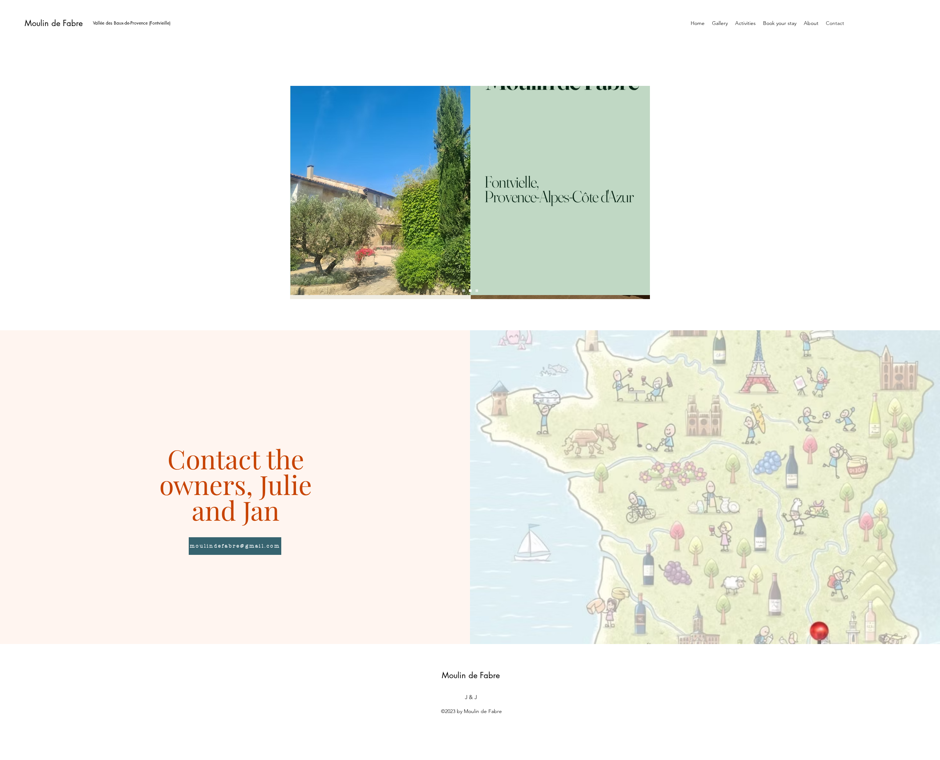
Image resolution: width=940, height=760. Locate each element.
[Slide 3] (477, 291)
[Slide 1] (463, 291)
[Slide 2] (470, 291)
